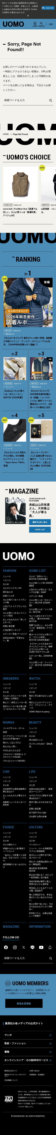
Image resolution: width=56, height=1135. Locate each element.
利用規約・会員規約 (37, 1074)
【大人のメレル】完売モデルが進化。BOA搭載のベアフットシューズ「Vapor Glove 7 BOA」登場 (14, 459)
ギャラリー (9, 387)
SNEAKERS (8, 383)
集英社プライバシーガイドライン (15, 1075)
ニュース (9, 448)
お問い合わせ (34, 1071)
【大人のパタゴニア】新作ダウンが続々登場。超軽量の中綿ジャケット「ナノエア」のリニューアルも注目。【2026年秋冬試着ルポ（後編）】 (27, 341)
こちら (30, 1106)
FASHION (7, 205)
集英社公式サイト (11, 1071)
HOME (6, 134)
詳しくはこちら (48, 8)
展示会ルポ (9, 334)
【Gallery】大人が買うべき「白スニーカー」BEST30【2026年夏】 (13, 394)
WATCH (33, 445)
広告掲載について (11, 1080)
